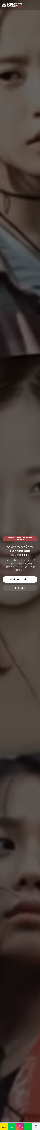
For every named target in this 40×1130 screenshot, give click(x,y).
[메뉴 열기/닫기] (35, 5)
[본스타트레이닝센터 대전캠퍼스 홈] (12, 5)
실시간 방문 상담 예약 (18, 579)
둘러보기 (21, 588)
